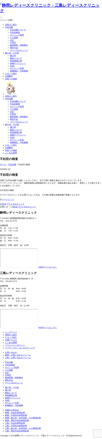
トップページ (11, 332)
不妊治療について (18, 30)
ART (12, 40)
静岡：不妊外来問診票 (15, 413)
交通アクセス (11, 340)
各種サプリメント (18, 63)
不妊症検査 (15, 32)
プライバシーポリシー (15, 345)
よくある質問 (11, 153)
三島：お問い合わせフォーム (18, 358)
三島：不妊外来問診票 (15, 423)
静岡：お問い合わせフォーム (18, 355)
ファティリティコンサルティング (20, 348)
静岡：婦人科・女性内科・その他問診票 (23, 418)
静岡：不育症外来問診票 (16, 415)
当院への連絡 (11, 79)
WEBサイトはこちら (47, 267)
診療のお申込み (12, 410)
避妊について (16, 58)
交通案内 (9, 76)
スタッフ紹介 (11, 74)
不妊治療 (9, 27)
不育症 (13, 42)
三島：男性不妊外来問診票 (17, 431)
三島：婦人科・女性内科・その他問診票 (23, 428)
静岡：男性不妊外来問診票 (17, 420)
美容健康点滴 (16, 61)
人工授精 (14, 38)
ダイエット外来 (17, 68)
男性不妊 (14, 48)
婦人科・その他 (12, 53)
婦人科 (13, 56)
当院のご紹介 (11, 25)
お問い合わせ (11, 352)
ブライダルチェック (19, 50)
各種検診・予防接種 (19, 71)
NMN (12, 66)
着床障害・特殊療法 (19, 45)
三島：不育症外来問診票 (16, 426)
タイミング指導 (17, 35)
